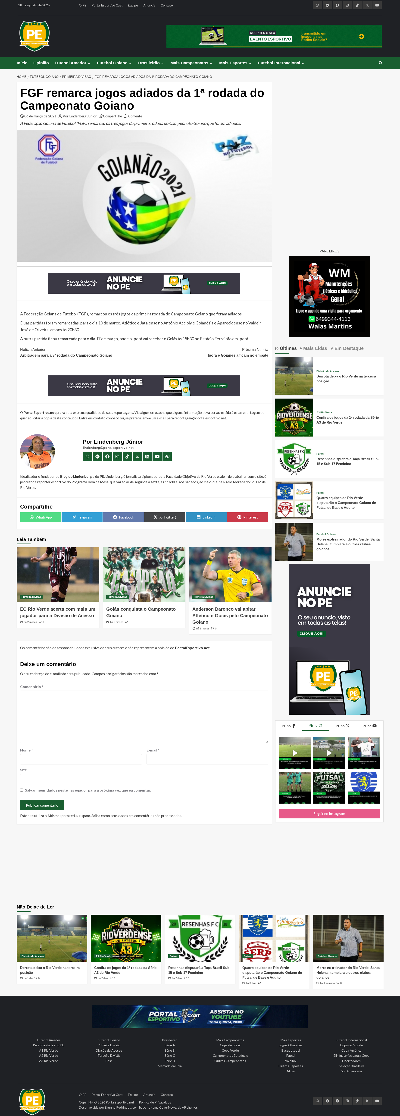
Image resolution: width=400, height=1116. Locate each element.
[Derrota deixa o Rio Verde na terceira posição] (294, 375)
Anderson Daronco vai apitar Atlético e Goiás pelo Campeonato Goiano (230, 616)
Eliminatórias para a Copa (351, 1055)
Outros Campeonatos (230, 1061)
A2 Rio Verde (48, 1055)
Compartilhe (112, 116)
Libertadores (351, 1061)
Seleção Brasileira (351, 1066)
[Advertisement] (200, 865)
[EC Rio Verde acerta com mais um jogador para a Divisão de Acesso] (58, 574)
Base (109, 1061)
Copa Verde (230, 1050)
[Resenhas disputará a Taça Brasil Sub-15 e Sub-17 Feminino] (294, 458)
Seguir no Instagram (329, 813)
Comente (135, 116)
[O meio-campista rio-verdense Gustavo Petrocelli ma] (295, 753)
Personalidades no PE (48, 1045)
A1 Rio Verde (48, 1050)
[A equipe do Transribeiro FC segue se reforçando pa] (295, 788)
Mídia (291, 1071)
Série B (170, 1050)
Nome (26, 750)
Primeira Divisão (31, 596)
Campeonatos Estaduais (230, 1055)
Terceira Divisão (109, 1055)
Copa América (351, 1050)
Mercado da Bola (170, 1066)
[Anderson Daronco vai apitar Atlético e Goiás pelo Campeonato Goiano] (230, 574)
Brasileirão (149, 63)
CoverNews (167, 1107)
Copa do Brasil (230, 1045)
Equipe (133, 5)
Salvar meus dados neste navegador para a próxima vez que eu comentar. (88, 790)
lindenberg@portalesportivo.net (108, 448)
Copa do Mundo (351, 1045)
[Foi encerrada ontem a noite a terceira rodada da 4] (329, 788)
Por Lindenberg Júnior (80, 116)
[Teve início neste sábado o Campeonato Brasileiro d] (329, 753)
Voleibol (291, 1061)
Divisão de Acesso (327, 371)
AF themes (190, 1107)
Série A (170, 1045)
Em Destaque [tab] (348, 348)
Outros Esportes (290, 1066)
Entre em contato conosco (99, 418)
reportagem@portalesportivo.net (200, 418)
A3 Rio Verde (324, 412)
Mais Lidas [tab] (314, 348)
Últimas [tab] (287, 348)
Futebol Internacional (279, 63)
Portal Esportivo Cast (107, 5)
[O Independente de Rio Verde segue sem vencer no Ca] (364, 788)
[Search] (381, 63)
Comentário (31, 686)
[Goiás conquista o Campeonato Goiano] (144, 574)
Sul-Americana (351, 1071)
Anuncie (149, 5)
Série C (170, 1055)
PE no (286, 725)
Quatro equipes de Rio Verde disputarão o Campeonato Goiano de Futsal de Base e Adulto (346, 502)
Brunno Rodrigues (118, 1107)
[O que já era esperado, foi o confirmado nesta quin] (364, 753)
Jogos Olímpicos (291, 1045)
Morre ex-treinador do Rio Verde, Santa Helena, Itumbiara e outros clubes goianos (348, 544)
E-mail (153, 750)
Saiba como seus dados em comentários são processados (136, 815)
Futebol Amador (70, 63)
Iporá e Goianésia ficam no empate (238, 353)
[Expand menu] (88, 63)
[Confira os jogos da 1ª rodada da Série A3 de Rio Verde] (294, 417)
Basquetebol (290, 1050)
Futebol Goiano (112, 63)
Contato (167, 5)
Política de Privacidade (155, 1102)
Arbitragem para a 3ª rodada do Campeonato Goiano (66, 353)
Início (22, 63)
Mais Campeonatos (189, 63)
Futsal (320, 454)
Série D (170, 1061)
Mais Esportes (233, 63)
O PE (82, 5)
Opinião (41, 63)
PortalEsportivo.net (120, 1102)
